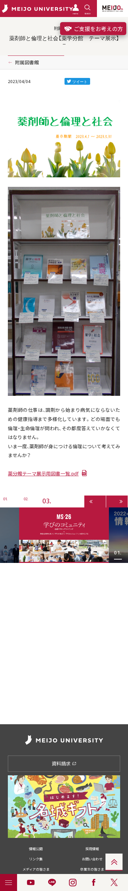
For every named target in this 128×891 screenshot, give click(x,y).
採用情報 (92, 848)
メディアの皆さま (36, 869)
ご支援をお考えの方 (97, 29)
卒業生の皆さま (92, 869)
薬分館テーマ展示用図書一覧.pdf (43, 473)
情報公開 (36, 848)
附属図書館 (27, 62)
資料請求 (62, 763)
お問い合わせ (92, 858)
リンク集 (36, 858)
